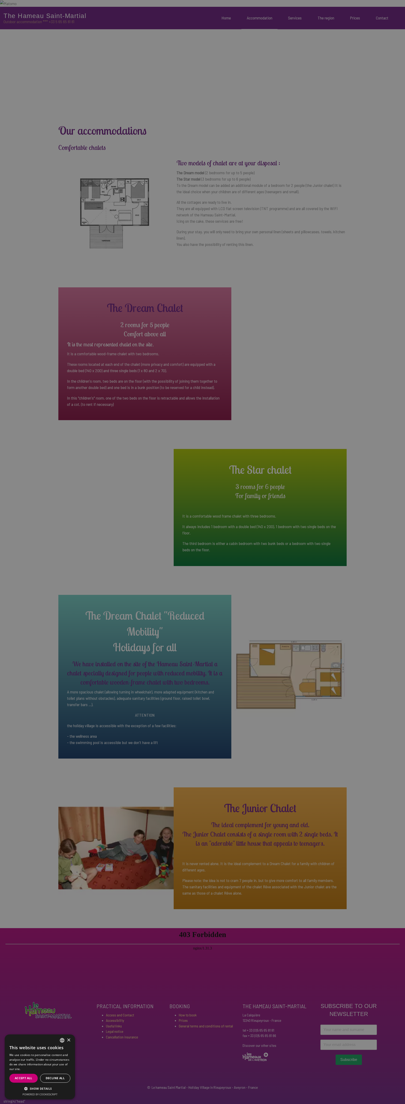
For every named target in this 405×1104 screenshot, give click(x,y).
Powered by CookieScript (39, 1094)
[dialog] (40, 1066)
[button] (39, 1088)
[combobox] (62, 1040)
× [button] (68, 1040)
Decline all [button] (55, 1078)
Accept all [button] (23, 1078)
